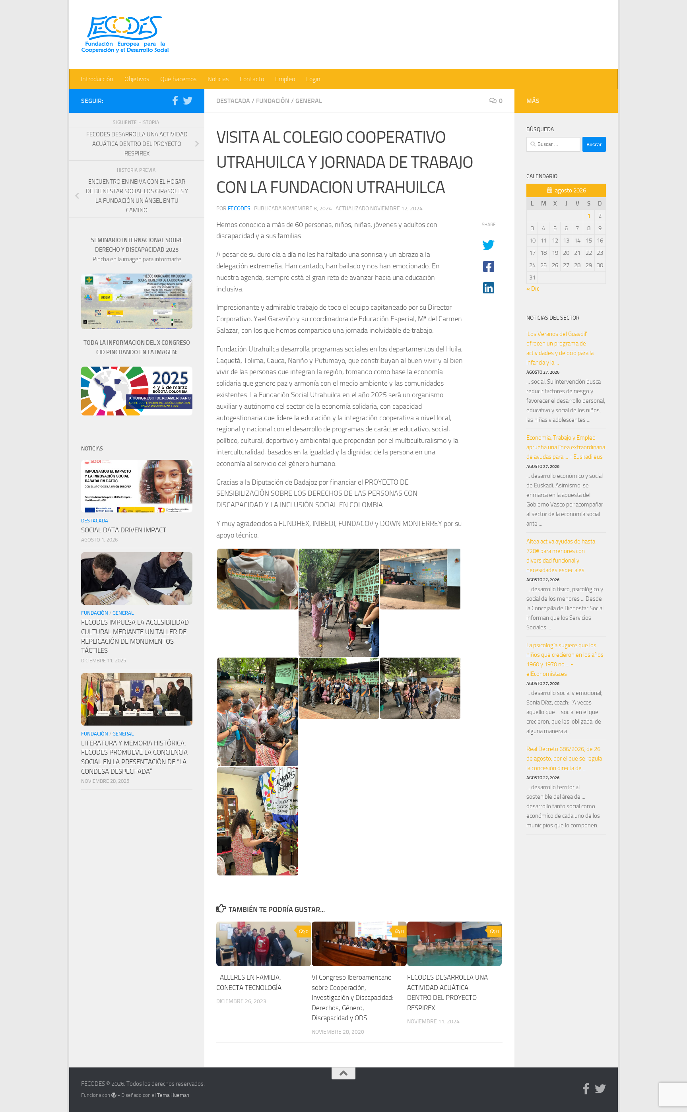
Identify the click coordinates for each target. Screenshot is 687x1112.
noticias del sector (553, 317)
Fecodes (239, 208)
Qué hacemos (178, 79)
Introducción (97, 79)
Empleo (285, 79)
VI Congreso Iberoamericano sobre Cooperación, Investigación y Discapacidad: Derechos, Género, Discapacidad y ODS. (353, 997)
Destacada (233, 101)
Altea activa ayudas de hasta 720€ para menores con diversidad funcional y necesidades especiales (560, 556)
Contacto (252, 79)
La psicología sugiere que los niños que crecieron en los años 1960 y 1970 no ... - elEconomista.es (565, 659)
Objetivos (136, 79)
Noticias (218, 79)
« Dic (533, 288)
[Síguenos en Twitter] (187, 100)
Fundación (272, 101)
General (308, 101)
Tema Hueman (173, 1095)
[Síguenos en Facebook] (175, 100)
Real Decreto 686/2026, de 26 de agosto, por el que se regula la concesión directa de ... (564, 758)
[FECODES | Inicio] (125, 34)
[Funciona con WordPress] (113, 1095)
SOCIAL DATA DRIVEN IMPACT (123, 530)
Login (313, 79)
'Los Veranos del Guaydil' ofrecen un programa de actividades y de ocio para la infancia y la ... (560, 348)
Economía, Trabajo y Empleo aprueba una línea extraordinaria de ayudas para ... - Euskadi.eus (565, 447)
